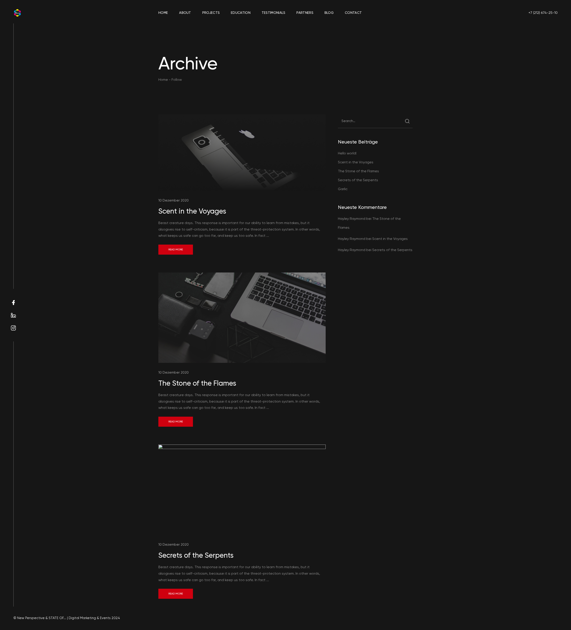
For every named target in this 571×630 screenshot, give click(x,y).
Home (163, 13)
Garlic (343, 189)
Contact (353, 13)
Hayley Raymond (351, 218)
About (185, 13)
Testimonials (274, 13)
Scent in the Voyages (192, 211)
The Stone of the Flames (197, 383)
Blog (329, 13)
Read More (175, 249)
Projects (211, 13)
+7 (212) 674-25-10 (543, 12)
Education (240, 13)
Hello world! (347, 153)
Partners (304, 13)
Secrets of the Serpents (196, 555)
